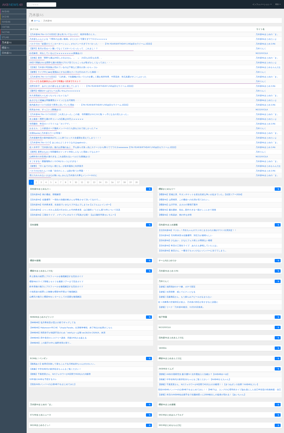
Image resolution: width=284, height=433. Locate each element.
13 (94, 182)
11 (82, 182)
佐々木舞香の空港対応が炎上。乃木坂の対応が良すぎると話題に (188, 302)
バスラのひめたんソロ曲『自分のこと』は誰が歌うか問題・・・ (59, 170)
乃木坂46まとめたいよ (266, 39)
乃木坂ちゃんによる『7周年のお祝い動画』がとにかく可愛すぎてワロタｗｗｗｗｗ (68, 39)
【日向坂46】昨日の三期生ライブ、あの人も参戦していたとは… (188, 245)
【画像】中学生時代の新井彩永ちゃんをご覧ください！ (55, 369)
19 (130, 182)
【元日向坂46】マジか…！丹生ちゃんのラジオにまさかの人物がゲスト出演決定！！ (197, 230)
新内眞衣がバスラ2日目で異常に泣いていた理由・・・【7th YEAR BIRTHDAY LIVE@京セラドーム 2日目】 (79, 104)
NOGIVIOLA (262, 53)
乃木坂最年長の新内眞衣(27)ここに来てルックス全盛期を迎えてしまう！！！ (65, 137)
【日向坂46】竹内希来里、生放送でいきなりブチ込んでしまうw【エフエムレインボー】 (70, 204)
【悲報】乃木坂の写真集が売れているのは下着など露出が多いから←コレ (63, 67)
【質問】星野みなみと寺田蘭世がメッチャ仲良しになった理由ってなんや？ (64, 151)
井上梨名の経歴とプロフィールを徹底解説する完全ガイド (56, 276)
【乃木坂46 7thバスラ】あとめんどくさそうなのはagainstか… (58, 142)
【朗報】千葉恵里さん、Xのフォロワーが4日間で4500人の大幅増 (60, 374)
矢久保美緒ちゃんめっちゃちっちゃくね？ (49, 95)
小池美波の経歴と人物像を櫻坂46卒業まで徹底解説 (53, 291)
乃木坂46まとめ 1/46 (265, 43)
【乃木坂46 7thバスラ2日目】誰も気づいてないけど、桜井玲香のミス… (62, 34)
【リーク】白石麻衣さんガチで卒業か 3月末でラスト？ (55, 81)
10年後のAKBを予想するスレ (43, 379)
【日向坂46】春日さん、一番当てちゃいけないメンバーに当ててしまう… (192, 250)
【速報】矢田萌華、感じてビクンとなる (176, 291)
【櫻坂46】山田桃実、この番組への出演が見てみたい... (183, 199)
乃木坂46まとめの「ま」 (267, 34)
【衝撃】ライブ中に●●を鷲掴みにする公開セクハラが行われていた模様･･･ (64, 72)
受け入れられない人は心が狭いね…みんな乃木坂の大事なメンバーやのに (63, 175)
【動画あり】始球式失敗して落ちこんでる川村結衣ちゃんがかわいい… (62, 363)
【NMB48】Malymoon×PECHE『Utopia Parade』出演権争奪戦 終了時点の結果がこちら (70, 327)
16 (112, 182)
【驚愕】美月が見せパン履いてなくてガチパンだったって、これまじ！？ (63, 48)
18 (124, 182)
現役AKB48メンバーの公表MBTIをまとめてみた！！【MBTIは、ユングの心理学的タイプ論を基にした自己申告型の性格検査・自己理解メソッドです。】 (219, 390)
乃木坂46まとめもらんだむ (268, 67)
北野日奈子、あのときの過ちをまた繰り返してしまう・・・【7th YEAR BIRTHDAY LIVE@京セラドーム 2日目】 (81, 86)
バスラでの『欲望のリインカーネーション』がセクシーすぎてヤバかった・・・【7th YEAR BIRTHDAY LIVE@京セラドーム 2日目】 (91, 43)
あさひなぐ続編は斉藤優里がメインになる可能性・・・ (55, 100)
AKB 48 (12, 5)
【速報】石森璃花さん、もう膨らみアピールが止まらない (185, 297)
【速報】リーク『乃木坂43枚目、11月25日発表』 (181, 307)
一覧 (149, 189)
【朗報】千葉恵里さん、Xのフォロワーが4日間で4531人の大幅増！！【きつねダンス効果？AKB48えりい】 (208, 384)
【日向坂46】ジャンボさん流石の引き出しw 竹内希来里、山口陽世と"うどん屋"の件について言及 (74, 209)
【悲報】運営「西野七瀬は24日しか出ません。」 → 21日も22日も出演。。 (66, 57)
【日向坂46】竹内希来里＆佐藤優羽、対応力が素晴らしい (185, 235)
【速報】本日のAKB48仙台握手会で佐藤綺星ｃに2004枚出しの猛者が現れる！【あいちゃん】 (202, 394)
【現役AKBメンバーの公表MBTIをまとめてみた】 (52, 384)
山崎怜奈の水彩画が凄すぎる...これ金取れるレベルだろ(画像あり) (59, 156)
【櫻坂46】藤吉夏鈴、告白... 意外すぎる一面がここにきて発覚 (187, 209)
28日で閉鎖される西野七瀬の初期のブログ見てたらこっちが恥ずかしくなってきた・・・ (71, 62)
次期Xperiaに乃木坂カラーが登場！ (45, 133)
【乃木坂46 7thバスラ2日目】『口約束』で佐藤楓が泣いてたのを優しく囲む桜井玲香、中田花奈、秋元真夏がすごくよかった (87, 76)
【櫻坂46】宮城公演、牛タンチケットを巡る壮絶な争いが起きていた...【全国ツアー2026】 (200, 194)
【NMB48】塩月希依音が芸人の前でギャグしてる (52, 322)
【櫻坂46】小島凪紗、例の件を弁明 (175, 214)
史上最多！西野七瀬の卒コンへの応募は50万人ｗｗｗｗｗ (56, 119)
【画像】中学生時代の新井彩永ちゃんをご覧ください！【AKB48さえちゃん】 (194, 379)
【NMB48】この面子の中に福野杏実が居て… (50, 342)
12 (88, 182)
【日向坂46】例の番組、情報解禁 (45, 194)
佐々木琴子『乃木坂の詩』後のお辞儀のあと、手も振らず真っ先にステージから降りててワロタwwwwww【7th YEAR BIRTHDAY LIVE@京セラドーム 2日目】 (103, 147)
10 (76, 182)
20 (136, 182)
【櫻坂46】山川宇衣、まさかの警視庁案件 (178, 204)
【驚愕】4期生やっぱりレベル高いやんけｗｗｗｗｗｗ (54, 90)
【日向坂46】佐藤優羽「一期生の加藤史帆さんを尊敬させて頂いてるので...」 (65, 199)
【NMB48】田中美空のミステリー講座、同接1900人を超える (58, 337)
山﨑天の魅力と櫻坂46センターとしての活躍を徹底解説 (55, 296)
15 (106, 182)
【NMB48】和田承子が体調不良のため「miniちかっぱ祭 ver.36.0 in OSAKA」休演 (67, 332)
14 (100, 182)
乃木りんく (261, 48)
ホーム (37, 20)
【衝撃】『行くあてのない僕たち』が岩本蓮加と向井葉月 (56, 166)
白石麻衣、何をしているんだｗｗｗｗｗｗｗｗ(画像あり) (55, 53)
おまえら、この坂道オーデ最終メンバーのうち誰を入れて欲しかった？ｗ (63, 128)
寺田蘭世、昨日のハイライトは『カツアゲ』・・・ (53, 123)
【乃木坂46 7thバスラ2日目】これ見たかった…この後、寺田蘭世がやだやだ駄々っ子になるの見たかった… (79, 114)
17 (118, 182)
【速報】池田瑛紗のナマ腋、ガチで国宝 (176, 286)
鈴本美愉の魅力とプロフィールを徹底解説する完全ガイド (56, 286)
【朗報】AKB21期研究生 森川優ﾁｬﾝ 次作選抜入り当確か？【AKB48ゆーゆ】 (193, 374)
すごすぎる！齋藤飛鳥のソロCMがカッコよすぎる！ (53, 161)
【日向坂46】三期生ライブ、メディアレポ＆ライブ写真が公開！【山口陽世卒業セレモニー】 (73, 214)
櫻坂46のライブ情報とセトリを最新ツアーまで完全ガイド (56, 281)
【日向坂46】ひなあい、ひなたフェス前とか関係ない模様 (185, 240)
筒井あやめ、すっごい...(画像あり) (45, 109)
